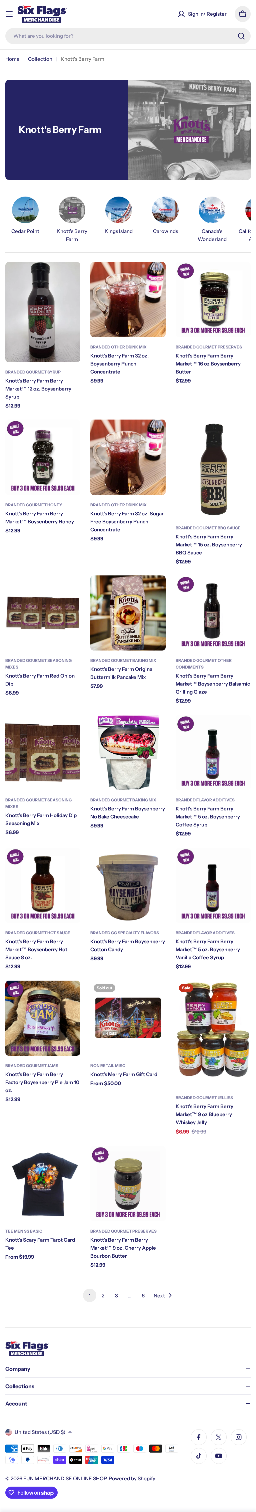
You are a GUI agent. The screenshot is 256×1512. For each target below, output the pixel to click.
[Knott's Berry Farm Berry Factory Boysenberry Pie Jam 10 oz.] (42, 1018)
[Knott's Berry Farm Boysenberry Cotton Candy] (127, 885)
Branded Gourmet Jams (31, 1065)
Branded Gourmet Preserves (209, 346)
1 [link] (90, 1295)
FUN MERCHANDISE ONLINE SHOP (64, 1478)
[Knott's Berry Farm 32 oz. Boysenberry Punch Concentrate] (127, 299)
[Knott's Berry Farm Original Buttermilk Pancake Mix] (127, 613)
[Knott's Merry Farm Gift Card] (127, 1018)
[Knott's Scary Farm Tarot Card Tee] (42, 1183)
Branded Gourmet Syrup (33, 371)
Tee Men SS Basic (23, 1231)
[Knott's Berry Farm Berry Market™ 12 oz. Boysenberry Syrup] (42, 312)
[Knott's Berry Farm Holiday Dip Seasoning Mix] (42, 752)
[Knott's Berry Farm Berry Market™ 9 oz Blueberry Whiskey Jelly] (213, 1034)
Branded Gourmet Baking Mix (123, 660)
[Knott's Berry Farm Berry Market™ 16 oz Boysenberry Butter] (213, 299)
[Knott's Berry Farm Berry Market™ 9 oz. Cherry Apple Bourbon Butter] (127, 1183)
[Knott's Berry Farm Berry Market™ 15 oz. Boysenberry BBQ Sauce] (213, 469)
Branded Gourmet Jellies (204, 1097)
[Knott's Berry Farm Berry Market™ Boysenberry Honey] (42, 457)
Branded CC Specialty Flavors (124, 932)
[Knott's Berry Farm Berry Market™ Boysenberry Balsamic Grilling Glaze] (213, 613)
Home (12, 59)
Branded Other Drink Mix (118, 346)
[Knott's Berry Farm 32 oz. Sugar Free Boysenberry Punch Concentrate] (127, 457)
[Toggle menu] (9, 14)
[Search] (241, 36)
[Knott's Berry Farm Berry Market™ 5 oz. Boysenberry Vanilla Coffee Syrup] (213, 885)
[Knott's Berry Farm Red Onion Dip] (42, 613)
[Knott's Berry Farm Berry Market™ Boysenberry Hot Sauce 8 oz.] (42, 885)
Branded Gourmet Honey (33, 504)
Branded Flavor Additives (205, 799)
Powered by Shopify (132, 1478)
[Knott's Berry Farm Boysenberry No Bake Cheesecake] (127, 752)
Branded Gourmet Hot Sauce (37, 932)
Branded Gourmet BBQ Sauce (208, 527)
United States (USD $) (40, 1432)
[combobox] (128, 36)
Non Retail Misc (107, 1065)
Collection (40, 59)
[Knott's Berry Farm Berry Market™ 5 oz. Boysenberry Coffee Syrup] (213, 752)
